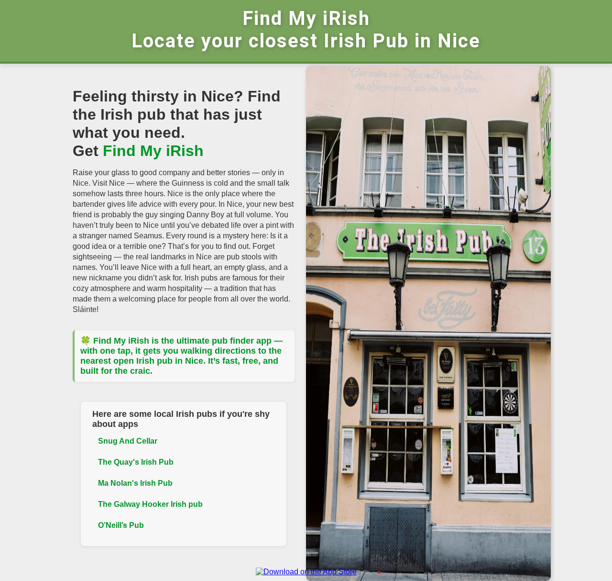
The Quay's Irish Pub (136, 462)
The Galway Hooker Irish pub (150, 504)
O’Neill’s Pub (121, 525)
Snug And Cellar (127, 441)
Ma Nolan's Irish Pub (135, 483)
